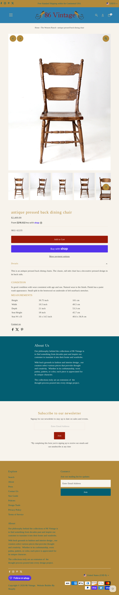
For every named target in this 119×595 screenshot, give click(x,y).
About (11, 482)
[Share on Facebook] (13, 330)
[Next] (20, 38)
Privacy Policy (14, 510)
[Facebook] (1, 3)
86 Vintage (30, 585)
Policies (11, 500)
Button (41, 390)
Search (11, 477)
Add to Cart (59, 239)
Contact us (16, 324)
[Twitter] (13, 3)
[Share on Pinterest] (22, 330)
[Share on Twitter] (17, 330)
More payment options (59, 256)
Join (59, 436)
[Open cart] (109, 15)
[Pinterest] (8, 3)
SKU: (13, 230)
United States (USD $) (97, 575)
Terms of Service (16, 514)
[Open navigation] (10, 15)
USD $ (112, 3)
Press (10, 486)
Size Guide (13, 496)
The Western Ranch (48, 28)
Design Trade (14, 505)
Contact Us (13, 491)
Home (37, 28)
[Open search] (96, 15)
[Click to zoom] (106, 38)
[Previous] (13, 38)
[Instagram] (5, 3)
